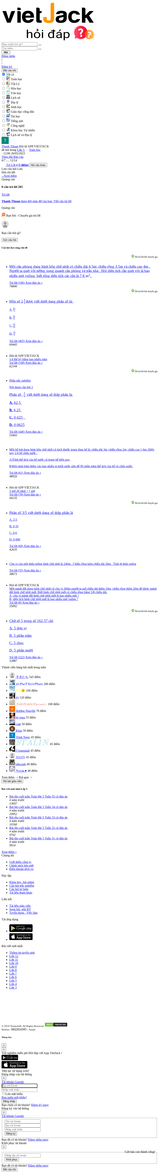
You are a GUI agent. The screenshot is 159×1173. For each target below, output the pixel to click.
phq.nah (21, 764)
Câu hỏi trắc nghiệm (21, 885)
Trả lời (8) (15, 602)
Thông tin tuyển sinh (22, 952)
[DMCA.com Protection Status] (56, 1026)
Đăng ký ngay (40, 1105)
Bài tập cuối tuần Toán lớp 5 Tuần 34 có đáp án (38, 807)
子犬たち (22, 677)
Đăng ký (7, 66)
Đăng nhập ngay (38, 1139)
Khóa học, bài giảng (21, 882)
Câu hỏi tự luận (18, 889)
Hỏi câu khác (38, 165)
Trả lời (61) (16, 472)
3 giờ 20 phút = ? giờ (22, 491)
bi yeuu (20, 717)
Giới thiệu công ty (20, 862)
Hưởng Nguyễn (25, 711)
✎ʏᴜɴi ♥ (21, 770)
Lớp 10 (13, 963)
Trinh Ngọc (23, 737)
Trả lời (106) (17, 282)
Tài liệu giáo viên (20, 905)
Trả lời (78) (16, 494)
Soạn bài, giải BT (20, 909)
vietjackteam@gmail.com (51, 1029)
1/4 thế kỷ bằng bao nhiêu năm (28, 359)
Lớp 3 (13, 987)
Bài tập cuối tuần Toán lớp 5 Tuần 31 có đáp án (38, 838)
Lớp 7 (13, 973)
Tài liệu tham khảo (20, 892)
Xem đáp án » (34, 282)
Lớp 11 (13, 959)
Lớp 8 (13, 970)
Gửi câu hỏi (9, 239)
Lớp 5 (21, 149)
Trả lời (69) (16, 546)
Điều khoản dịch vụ (21, 869)
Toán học (35, 149)
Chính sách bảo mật (21, 865)
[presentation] (88, 275)
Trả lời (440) (17, 431)
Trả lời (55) (16, 570)
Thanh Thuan (10, 146)
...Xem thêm (9, 175)
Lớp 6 (13, 977)
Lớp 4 (13, 984)
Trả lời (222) (17, 657)
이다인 (20, 757)
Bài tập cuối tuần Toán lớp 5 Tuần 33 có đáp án (38, 817)
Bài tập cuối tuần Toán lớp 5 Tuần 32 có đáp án (38, 828)
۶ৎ (17, 697)
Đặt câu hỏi (9, 70)
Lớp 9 (13, 966)
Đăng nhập (8, 56)
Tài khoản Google (13, 1081)
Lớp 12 (13, 956)
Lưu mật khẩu (14, 1094)
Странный (23, 750)
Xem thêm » (9, 852)
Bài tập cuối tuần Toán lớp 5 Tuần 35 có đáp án (38, 796)
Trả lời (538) (17, 362)
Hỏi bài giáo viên (12, 781)
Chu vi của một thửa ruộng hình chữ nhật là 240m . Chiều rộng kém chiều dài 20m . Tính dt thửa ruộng (72, 563)
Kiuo (19, 730)
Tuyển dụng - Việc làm (23, 912)
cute (18, 724)
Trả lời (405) (17, 341)
